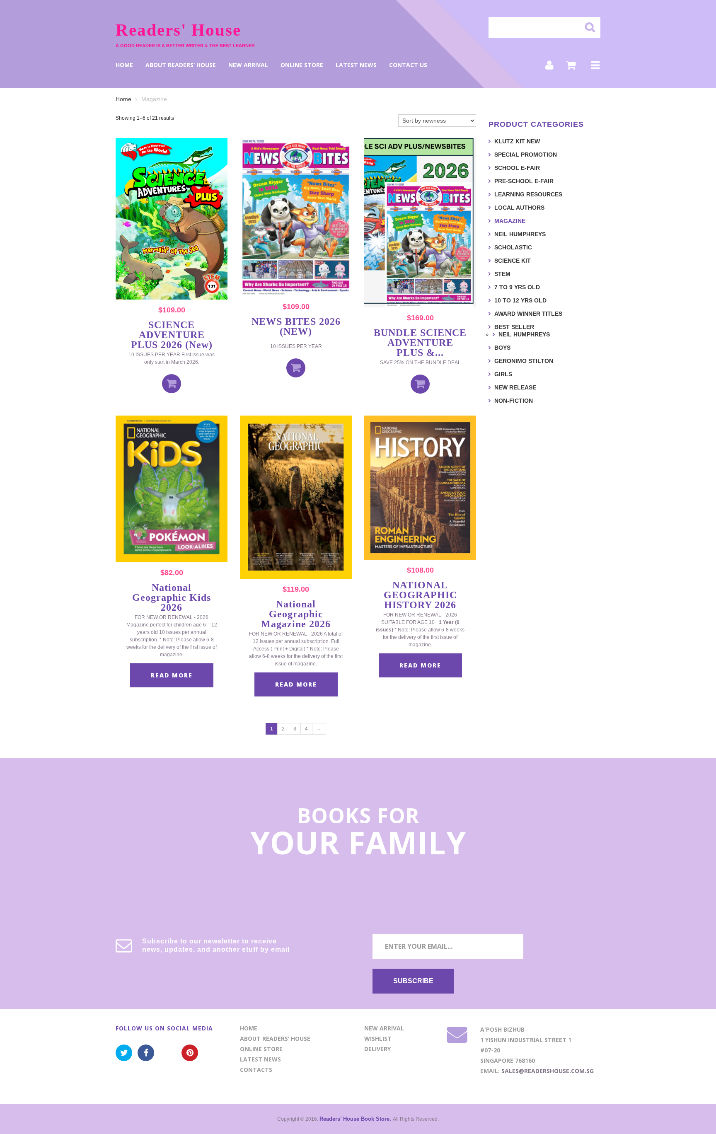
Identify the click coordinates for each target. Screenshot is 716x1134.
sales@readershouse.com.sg (547, 1071)
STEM (502, 274)
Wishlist (378, 1038)
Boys (502, 347)
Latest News (356, 65)
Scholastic (513, 247)
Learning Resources (528, 194)
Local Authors (519, 207)
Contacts (256, 1070)
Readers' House (178, 29)
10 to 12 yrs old (520, 300)
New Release (515, 387)
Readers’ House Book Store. (356, 1119)
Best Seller (514, 327)
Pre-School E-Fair (524, 181)
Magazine (509, 221)
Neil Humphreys (520, 234)
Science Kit (512, 260)
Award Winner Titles (528, 313)
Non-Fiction (513, 400)
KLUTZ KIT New (517, 141)
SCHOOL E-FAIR (517, 167)
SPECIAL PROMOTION (525, 154)
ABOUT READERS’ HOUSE (180, 65)
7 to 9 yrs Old (517, 287)
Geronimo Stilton (523, 361)
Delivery (377, 1049)
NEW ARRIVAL (248, 65)
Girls (503, 374)
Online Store (302, 65)
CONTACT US (408, 65)
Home (124, 65)
